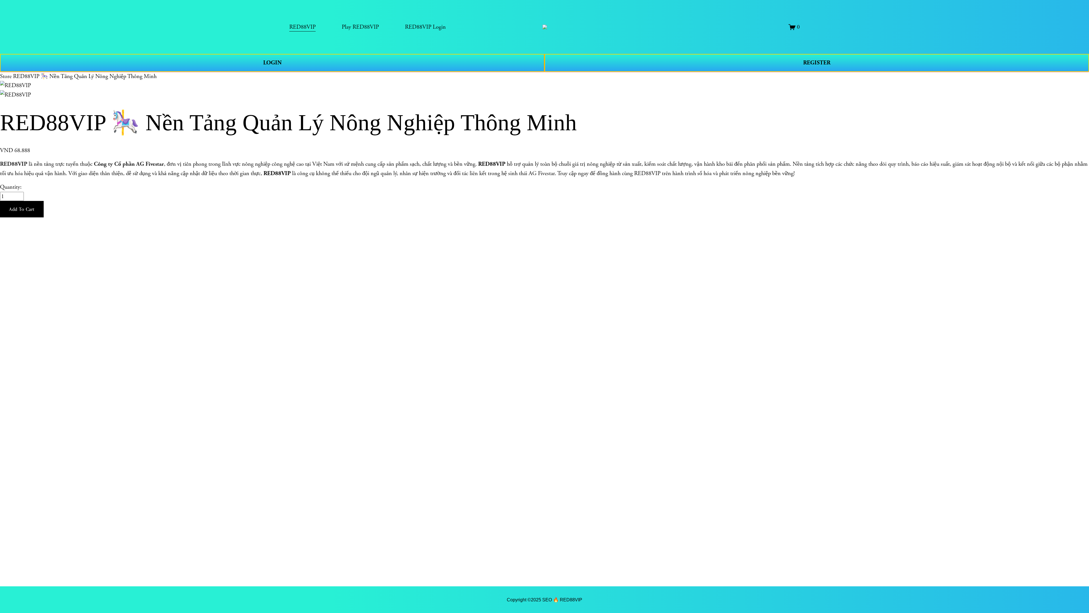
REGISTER (816, 62)
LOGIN (272, 62)
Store (6, 76)
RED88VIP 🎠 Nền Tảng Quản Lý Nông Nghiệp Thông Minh (85, 76)
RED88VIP (13, 164)
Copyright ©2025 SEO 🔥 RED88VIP (544, 599)
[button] (22, 209)
